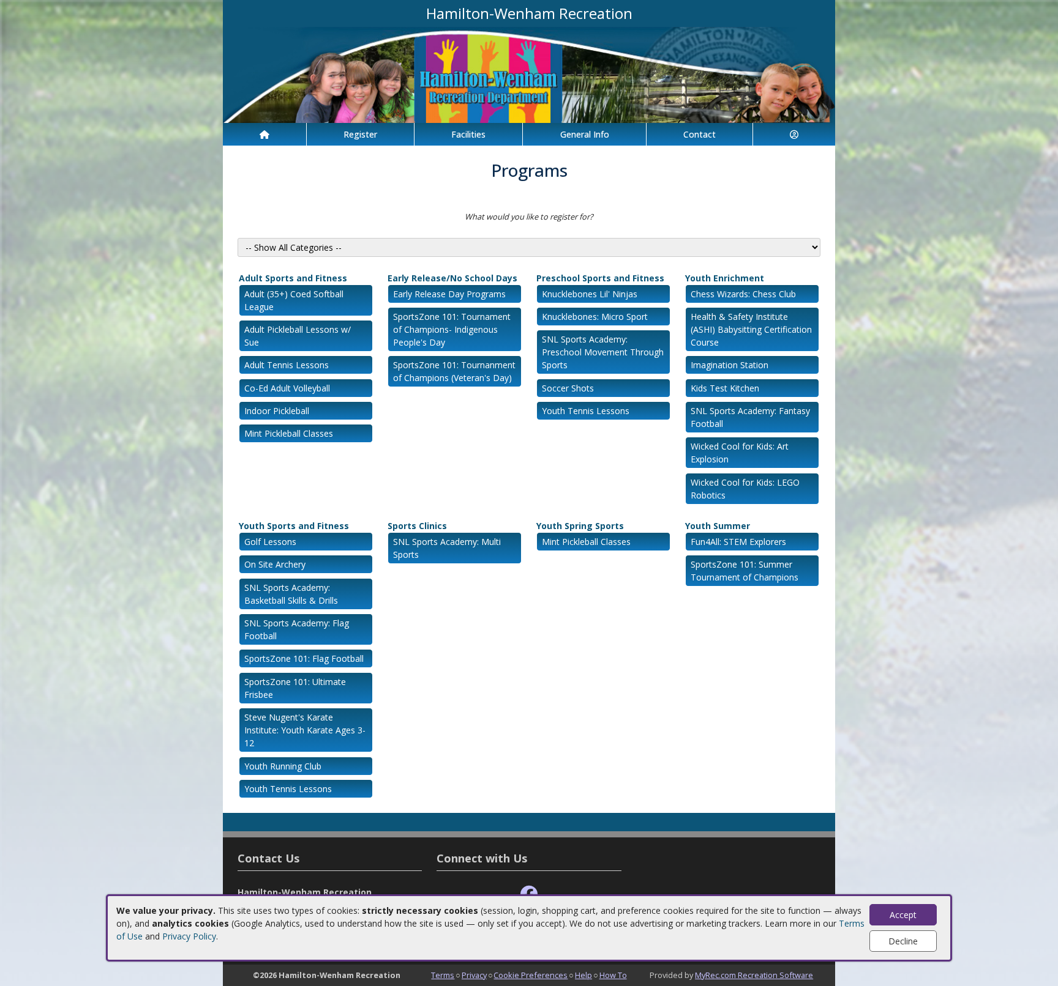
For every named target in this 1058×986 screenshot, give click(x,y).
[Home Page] (264, 134)
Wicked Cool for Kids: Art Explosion (740, 452)
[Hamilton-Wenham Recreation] (529, 74)
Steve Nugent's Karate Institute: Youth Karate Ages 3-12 (305, 730)
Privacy (474, 974)
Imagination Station (729, 365)
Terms (442, 974)
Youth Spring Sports (580, 526)
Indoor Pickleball (276, 411)
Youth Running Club (282, 766)
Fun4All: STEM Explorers (738, 541)
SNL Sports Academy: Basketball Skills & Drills (291, 594)
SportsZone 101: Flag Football (304, 658)
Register (360, 134)
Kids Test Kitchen (725, 388)
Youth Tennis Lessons (585, 411)
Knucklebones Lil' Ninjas (589, 294)
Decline (903, 941)
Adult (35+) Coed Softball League (293, 300)
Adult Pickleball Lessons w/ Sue (297, 336)
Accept (903, 915)
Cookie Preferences (530, 974)
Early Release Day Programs (449, 294)
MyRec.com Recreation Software (754, 974)
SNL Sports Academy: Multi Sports (447, 548)
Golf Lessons (270, 541)
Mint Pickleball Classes (288, 433)
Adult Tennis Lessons (286, 365)
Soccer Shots (568, 388)
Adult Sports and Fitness (293, 278)
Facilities (468, 134)
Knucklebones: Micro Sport (595, 316)
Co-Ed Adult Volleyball (287, 388)
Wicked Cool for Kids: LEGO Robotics (745, 488)
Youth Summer (717, 526)
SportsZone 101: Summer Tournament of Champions (744, 570)
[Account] (794, 134)
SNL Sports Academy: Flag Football (296, 629)
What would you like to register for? (529, 216)
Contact (699, 134)
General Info (584, 134)
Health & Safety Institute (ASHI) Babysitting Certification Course (751, 329)
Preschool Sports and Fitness (600, 278)
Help (583, 974)
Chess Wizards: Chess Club (743, 294)
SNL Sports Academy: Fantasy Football (750, 417)
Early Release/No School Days (452, 278)
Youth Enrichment (724, 278)
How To (613, 974)
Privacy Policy (189, 936)
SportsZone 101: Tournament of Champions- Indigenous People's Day (452, 329)
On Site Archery (275, 564)
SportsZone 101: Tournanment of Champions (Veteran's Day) (454, 371)
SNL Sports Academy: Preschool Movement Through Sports (603, 352)
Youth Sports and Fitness (294, 526)
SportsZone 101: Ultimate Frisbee (295, 688)
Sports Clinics (417, 526)
